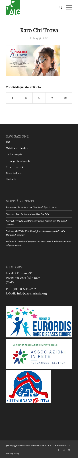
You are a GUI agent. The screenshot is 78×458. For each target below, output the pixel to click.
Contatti (11, 179)
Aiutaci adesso (14, 173)
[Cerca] (58, 7)
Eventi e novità (14, 167)
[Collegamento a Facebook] (58, 450)
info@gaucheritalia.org (32, 293)
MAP (10, 282)
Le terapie (16, 154)
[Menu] (67, 7)
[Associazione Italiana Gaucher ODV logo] (32, 7)
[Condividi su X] (25, 98)
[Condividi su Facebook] (12, 98)
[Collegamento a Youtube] (69, 450)
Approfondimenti (20, 161)
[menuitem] (58, 7)
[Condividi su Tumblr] (52, 98)
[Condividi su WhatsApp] (39, 98)
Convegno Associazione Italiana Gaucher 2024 (27, 213)
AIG (8, 142)
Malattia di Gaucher (17, 148)
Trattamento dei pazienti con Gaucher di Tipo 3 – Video (31, 207)
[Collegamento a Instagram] (64, 450)
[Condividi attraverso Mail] (65, 98)
